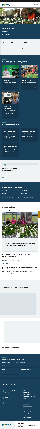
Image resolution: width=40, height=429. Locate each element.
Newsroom (25, 409)
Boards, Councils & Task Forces (29, 396)
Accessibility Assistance (27, 392)
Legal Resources (26, 404)
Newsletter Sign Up (26, 407)
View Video (5, 289)
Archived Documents (27, 417)
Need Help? (25, 415)
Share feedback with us (10, 405)
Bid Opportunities (26, 394)
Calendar (24, 398)
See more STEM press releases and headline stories (13, 210)
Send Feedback (21, 423)
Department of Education (18, 5)
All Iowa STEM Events (7, 170)
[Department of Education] (6, 5)
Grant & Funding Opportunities (29, 402)
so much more (5, 34)
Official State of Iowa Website (7, 1)
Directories (25, 400)
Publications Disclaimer (27, 411)
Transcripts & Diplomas (27, 413)
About (24, 390)
